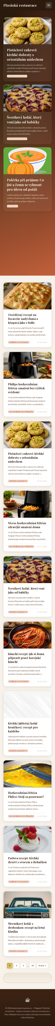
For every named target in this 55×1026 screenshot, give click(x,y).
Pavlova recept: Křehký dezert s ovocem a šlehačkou (27, 860)
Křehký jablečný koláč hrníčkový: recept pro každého (23, 727)
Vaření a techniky (18, 342)
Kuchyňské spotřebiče (21, 412)
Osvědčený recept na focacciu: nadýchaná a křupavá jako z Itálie (23, 318)
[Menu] (49, 5)
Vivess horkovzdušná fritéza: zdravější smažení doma (27, 525)
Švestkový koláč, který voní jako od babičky (24, 119)
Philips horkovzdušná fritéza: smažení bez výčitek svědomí (26, 388)
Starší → (42, 965)
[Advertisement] (27, 240)
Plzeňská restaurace (20, 5)
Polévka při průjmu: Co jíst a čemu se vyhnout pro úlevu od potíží (25, 185)
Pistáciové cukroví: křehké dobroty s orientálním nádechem (25, 55)
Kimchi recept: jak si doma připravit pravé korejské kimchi (26, 658)
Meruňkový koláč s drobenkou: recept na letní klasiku (26, 927)
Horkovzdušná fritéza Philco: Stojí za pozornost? (26, 795)
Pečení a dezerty (17, 76)
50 (32, 965)
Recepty (12, 206)
